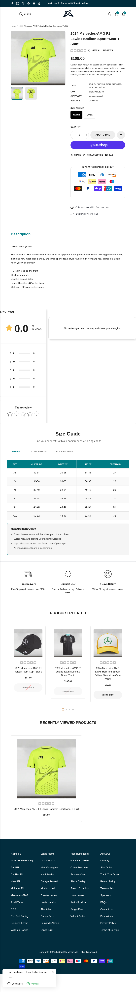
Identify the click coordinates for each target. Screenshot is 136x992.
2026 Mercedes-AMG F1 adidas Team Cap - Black (28, 670)
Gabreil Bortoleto (79, 860)
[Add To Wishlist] (42, 786)
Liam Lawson (77, 895)
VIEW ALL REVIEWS (102, 51)
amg (91, 84)
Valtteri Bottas (77, 916)
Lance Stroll (47, 930)
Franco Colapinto (79, 888)
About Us (105, 853)
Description (21, 234)
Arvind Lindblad (78, 902)
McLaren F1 (17, 888)
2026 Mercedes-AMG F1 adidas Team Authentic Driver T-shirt (68, 672)
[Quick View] (50, 786)
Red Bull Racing (19, 916)
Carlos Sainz (48, 916)
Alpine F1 (16, 853)
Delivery (104, 860)
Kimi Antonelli (48, 888)
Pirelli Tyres (17, 902)
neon (91, 87)
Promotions (106, 916)
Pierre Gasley (77, 881)
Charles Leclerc (49, 895)
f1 (95, 84)
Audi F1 (15, 867)
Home (13, 26)
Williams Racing (19, 930)
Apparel (16, 451)
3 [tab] (69, 709)
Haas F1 (15, 881)
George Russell (49, 881)
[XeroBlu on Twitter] (23, 3)
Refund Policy (107, 881)
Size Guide (106, 867)
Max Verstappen (49, 867)
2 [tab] (66, 709)
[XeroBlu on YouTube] (34, 3)
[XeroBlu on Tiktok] (39, 3)
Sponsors (105, 895)
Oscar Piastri (48, 860)
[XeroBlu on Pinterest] (28, 3)
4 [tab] (73, 709)
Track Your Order (109, 874)
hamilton (101, 84)
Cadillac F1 (17, 874)
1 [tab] (63, 709)
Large (90, 115)
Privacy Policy (108, 923)
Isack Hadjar (47, 874)
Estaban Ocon (78, 874)
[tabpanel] (28, 664)
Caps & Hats (38, 451)
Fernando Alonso (50, 923)
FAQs (103, 902)
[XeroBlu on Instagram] (17, 3)
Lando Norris (48, 853)
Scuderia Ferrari (19, 923)
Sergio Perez (77, 909)
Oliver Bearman (79, 867)
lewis (108, 84)
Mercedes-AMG (96, 96)
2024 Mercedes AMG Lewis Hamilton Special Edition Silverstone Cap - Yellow (108, 673)
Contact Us (106, 909)
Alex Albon (46, 909)
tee (96, 87)
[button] (23, 353)
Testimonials (107, 888)
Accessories (64, 451)
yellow (102, 87)
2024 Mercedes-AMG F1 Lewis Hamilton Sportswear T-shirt (46, 809)
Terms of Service (109, 930)
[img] (78, 50)
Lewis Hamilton (49, 902)
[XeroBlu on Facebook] (12, 3)
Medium (76, 115)
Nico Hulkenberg (79, 853)
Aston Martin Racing (22, 860)
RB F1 (14, 909)
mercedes (116, 84)
